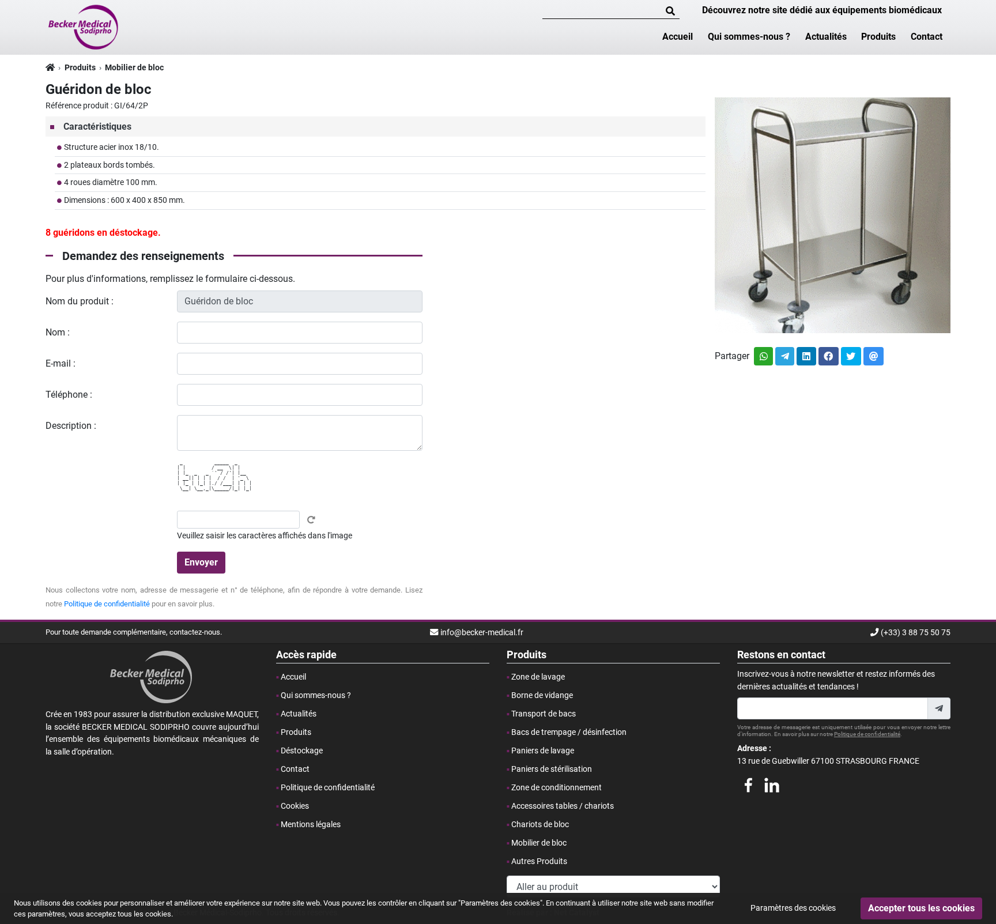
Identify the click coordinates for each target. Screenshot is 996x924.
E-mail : (61, 363)
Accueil (677, 36)
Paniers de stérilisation (551, 769)
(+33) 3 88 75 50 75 (915, 633)
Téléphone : (69, 394)
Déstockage (302, 751)
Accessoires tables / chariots (562, 806)
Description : (71, 425)
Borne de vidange (542, 695)
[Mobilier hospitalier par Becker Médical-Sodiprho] (84, 26)
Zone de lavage (538, 677)
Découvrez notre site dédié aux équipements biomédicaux (822, 10)
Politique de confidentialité (107, 603)
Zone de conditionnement (556, 788)
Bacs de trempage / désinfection (569, 732)
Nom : (58, 332)
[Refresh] (311, 520)
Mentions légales (311, 824)
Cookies (295, 806)
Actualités (826, 36)
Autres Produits (539, 861)
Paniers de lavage (542, 751)
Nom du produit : (80, 301)
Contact (926, 36)
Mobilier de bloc (134, 68)
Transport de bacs (543, 714)
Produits (878, 36)
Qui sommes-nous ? (749, 36)
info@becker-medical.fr (481, 633)
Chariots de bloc (540, 824)
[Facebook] (748, 783)
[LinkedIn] (772, 783)
